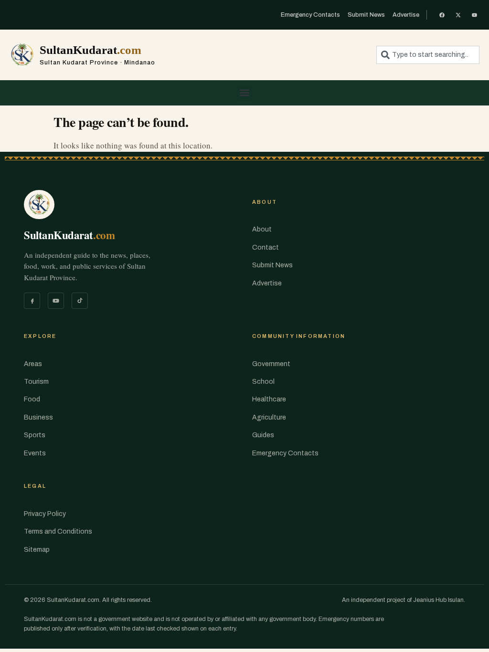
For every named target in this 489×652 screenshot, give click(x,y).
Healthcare (269, 399)
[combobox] (427, 55)
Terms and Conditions (58, 531)
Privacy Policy (45, 513)
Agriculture (269, 417)
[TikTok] (80, 301)
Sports (34, 435)
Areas (33, 364)
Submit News (272, 265)
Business (38, 417)
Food (32, 399)
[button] (245, 93)
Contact (265, 247)
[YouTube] (56, 301)
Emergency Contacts (285, 453)
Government (271, 364)
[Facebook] (32, 301)
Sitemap (37, 549)
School (263, 381)
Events (35, 453)
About (262, 229)
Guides (263, 435)
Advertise (267, 283)
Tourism (36, 381)
